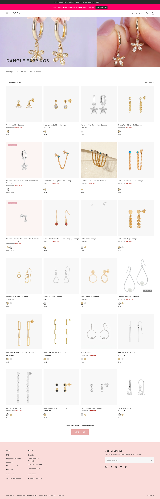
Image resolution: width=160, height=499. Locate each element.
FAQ (7, 455)
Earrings (9, 72)
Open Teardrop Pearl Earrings (128, 297)
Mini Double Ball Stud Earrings (91, 408)
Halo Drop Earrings (87, 352)
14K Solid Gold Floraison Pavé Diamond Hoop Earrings (22, 182)
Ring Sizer (9, 469)
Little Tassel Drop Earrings (127, 239)
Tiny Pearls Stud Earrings (15, 125)
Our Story (32, 455)
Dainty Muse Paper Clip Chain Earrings (20, 352)
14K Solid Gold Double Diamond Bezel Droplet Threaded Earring (22, 240)
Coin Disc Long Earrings (14, 408)
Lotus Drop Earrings (125, 408)
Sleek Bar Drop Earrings (126, 352)
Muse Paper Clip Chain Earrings (55, 352)
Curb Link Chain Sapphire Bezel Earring (57, 181)
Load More (80, 432)
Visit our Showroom (35, 465)
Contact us (10, 462)
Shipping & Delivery (13, 459)
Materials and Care (13, 466)
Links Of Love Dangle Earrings (17, 297)
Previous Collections (35, 478)
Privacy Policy (43, 495)
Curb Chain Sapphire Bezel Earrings (130, 181)
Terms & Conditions (57, 495)
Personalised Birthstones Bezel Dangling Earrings (61, 239)
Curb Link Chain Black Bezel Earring (93, 181)
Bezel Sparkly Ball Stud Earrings (55, 125)
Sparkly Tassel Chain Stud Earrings (130, 125)
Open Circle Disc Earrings (90, 297)
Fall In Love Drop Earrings (53, 297)
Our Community (34, 468)
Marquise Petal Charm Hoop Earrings (94, 125)
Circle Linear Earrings (88, 239)
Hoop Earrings (21, 72)
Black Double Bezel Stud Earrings (55, 408)
